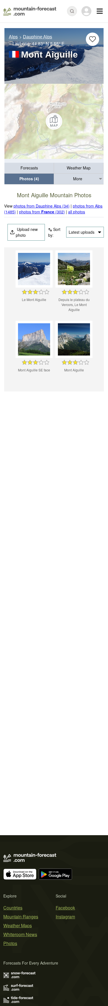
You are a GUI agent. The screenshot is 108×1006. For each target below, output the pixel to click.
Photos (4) (29, 178)
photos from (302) (42, 211)
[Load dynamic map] (54, 121)
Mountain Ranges (20, 916)
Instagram (65, 916)
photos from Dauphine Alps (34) (42, 206)
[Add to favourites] (92, 39)
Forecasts (29, 168)
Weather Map (79, 168)
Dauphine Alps (37, 36)
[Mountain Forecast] (29, 11)
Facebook (65, 907)
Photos (10, 943)
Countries (12, 907)
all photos (76, 211)
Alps (13, 36)
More (77, 178)
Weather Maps (17, 925)
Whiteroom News (20, 934)
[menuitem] (29, 168)
